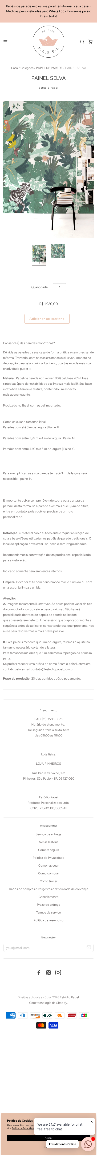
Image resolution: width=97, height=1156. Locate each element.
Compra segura (48, 850)
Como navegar (48, 865)
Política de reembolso (49, 920)
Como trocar (48, 881)
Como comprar (48, 873)
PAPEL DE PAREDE (49, 68)
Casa (14, 68)
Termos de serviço (48, 912)
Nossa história (48, 842)
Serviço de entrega (48, 834)
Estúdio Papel (48, 87)
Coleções (26, 68)
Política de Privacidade (48, 857)
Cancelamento (49, 897)
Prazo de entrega (48, 904)
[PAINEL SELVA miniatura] (39, 254)
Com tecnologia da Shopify (48, 1003)
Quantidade (39, 287)
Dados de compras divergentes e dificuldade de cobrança (48, 889)
